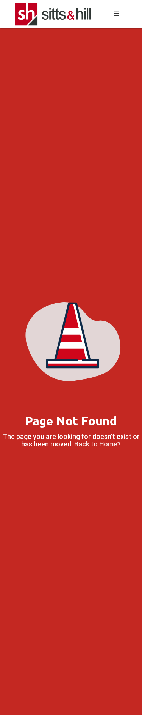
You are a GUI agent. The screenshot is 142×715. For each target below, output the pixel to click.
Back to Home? (97, 444)
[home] (53, 14)
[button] (116, 14)
